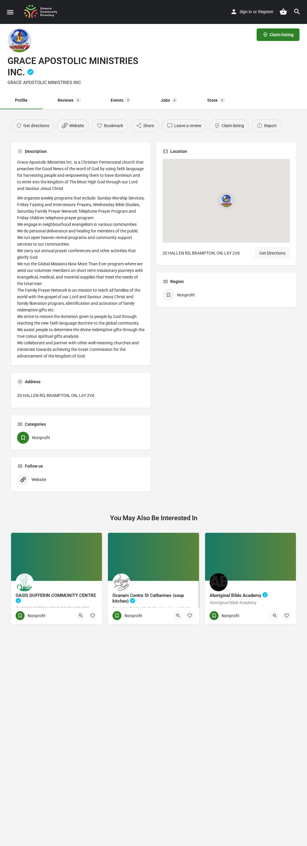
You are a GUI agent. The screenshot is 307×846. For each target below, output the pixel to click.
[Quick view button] (81, 615)
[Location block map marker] (226, 200)
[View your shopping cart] (283, 12)
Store (215, 100)
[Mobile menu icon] (10, 12)
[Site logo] (42, 11)
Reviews (68, 100)
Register (265, 11)
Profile (21, 100)
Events (120, 100)
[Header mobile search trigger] (297, 12)
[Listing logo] (19, 40)
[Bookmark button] (92, 615)
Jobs (168, 100)
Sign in (246, 11)
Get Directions (272, 253)
